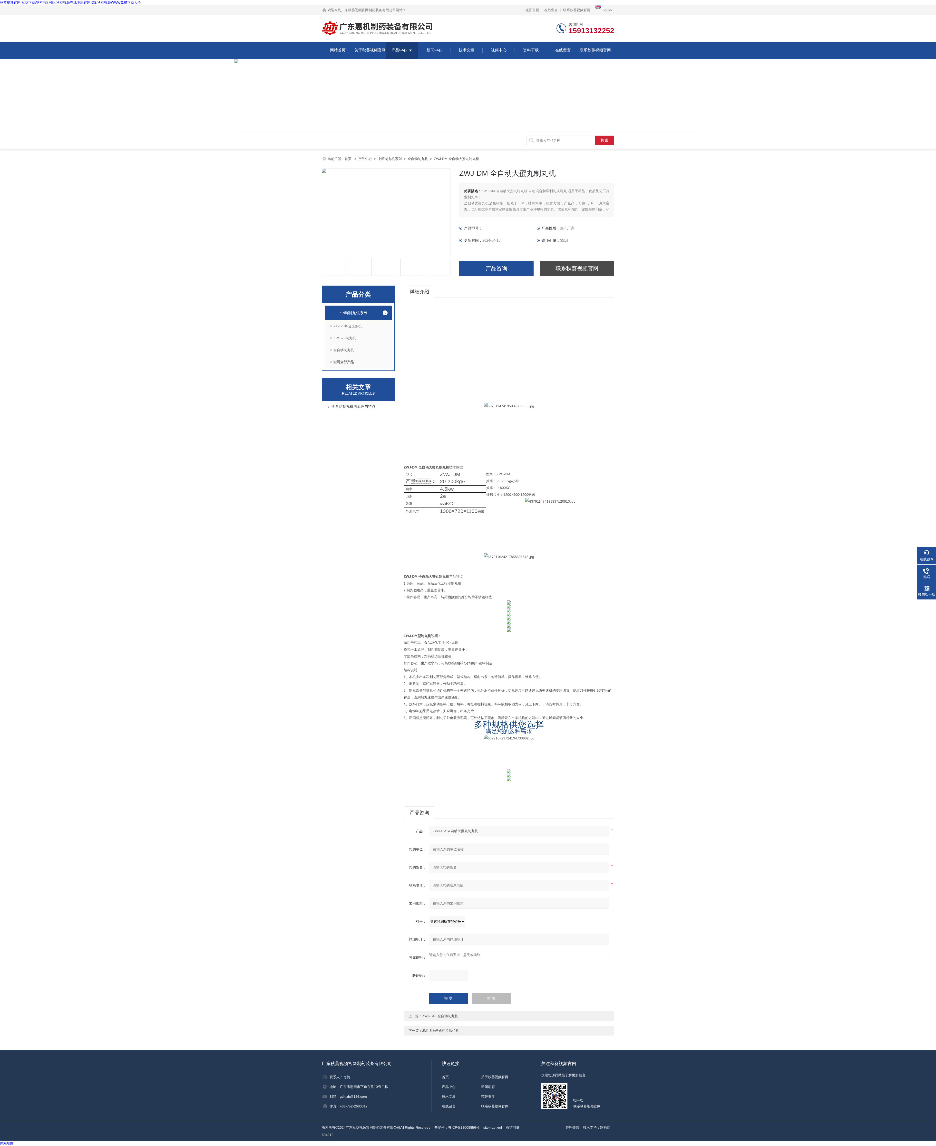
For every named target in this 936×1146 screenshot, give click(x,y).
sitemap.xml (492, 1127)
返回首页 (532, 10)
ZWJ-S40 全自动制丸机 (440, 1016)
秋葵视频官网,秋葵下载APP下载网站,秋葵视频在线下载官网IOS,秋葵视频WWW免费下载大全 (70, 2)
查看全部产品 (343, 362)
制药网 (605, 1127)
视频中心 (499, 50)
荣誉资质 (488, 1096)
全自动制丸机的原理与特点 (353, 406)
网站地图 (7, 1143)
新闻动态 (488, 1087)
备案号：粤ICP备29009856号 (456, 1127)
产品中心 (399, 50)
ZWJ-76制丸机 (344, 338)
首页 (348, 159)
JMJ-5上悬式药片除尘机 (440, 1031)
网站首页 (338, 50)
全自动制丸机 (418, 159)
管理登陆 (572, 1127)
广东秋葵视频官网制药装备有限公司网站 (372, 10)
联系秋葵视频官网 (576, 10)
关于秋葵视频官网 (370, 50)
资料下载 (531, 50)
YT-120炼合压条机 (347, 326)
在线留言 (551, 10)
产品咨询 (496, 268)
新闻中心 (434, 50)
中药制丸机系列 (390, 159)
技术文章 (466, 50)
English (606, 10)
